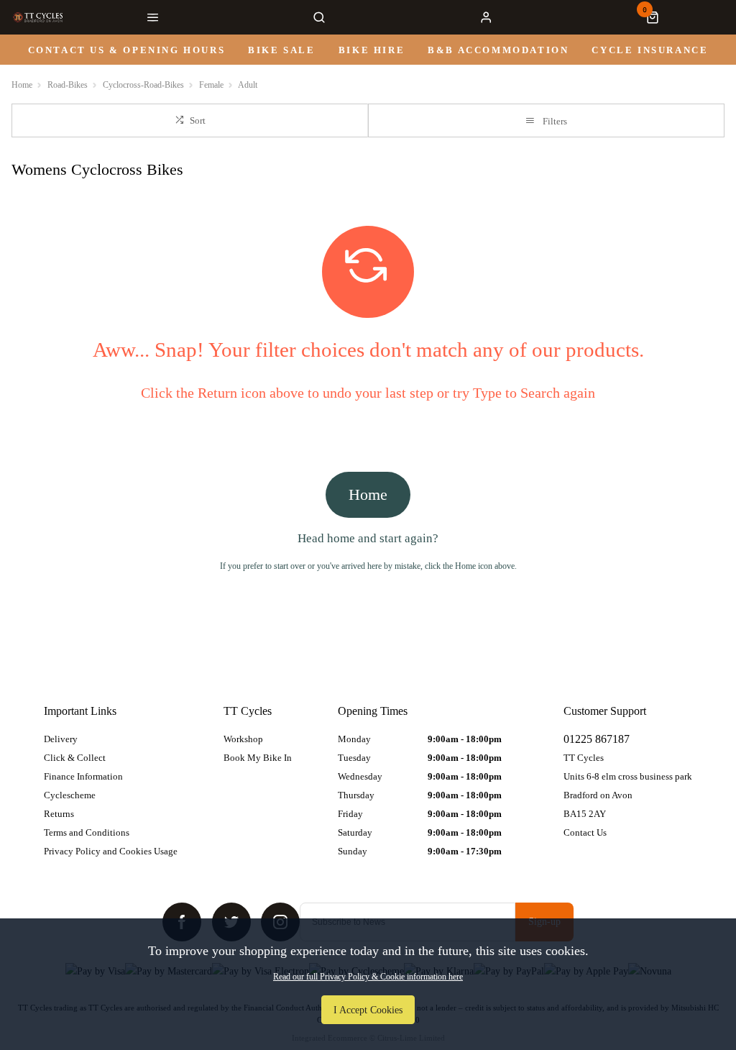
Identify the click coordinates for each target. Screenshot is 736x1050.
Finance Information (83, 776)
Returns (59, 813)
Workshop (243, 739)
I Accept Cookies (368, 1009)
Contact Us (585, 832)
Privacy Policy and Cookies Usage (111, 851)
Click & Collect (75, 757)
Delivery (61, 739)
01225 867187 (597, 739)
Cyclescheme (70, 795)
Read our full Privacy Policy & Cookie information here (368, 976)
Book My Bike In (258, 757)
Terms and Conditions (86, 832)
